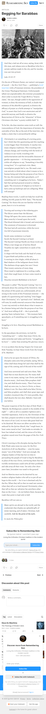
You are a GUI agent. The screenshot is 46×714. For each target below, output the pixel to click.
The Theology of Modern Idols (13, 626)
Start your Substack (17, 704)
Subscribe (33, 3)
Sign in (41, 3)
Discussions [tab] (18, 617)
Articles (5, 10)
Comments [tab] (7, 590)
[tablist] (11, 590)
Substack (12, 709)
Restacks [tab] (16, 590)
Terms (29, 699)
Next (39, 575)
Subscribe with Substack (24, 677)
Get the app (33, 704)
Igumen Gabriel (12, 18)
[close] (40, 636)
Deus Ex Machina (9, 623)
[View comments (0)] (11, 25)
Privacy (22, 699)
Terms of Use (33, 682)
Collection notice (38, 699)
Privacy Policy (23, 686)
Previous (8, 575)
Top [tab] (4, 617)
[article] (23, 627)
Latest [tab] (10, 617)
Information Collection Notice (27, 684)
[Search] (42, 617)
